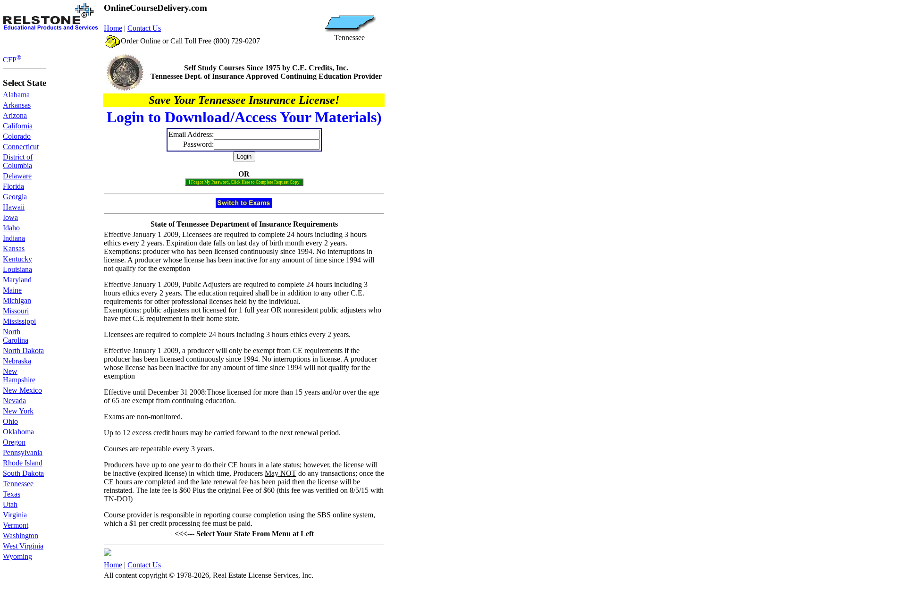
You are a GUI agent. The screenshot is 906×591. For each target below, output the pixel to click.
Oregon (14, 442)
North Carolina (15, 336)
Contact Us (144, 28)
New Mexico (22, 390)
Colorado (17, 136)
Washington (20, 536)
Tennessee (18, 484)
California (18, 126)
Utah (10, 504)
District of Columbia (18, 161)
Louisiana (17, 269)
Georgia (15, 197)
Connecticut (21, 147)
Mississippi (19, 321)
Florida (13, 186)
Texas (11, 494)
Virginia (15, 515)
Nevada (14, 401)
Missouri (16, 311)
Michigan (17, 300)
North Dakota (23, 350)
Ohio (10, 421)
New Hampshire (19, 375)
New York (18, 411)
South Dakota (23, 473)
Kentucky (17, 259)
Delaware (17, 176)
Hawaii (14, 207)
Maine (12, 290)
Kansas (14, 249)
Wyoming (17, 556)
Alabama (16, 95)
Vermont (15, 525)
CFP (12, 60)
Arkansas (17, 105)
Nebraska (17, 361)
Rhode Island (22, 463)
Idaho (11, 228)
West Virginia (23, 546)
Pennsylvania (22, 452)
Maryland (17, 280)
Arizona (15, 115)
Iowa (10, 217)
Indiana (14, 238)
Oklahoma (18, 432)
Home (113, 28)
